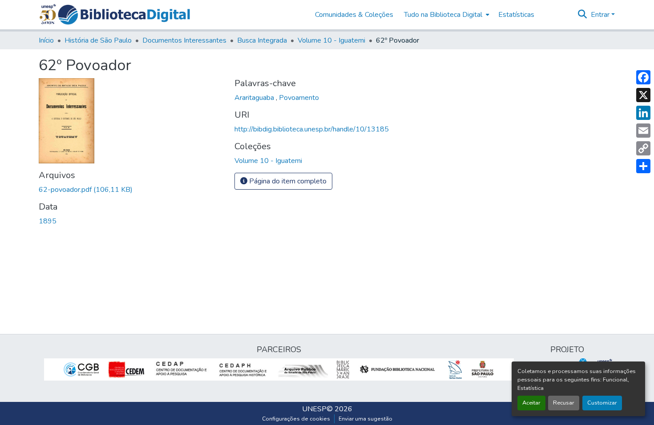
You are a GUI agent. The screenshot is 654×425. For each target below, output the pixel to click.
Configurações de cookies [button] (296, 418)
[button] (124, 15)
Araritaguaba (255, 98)
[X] (643, 95)
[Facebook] (643, 77)
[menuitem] (445, 15)
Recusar (563, 403)
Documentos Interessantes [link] (184, 40)
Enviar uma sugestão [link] (365, 418)
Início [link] (46, 40)
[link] (131, 189)
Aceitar (531, 403)
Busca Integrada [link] (262, 40)
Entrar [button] (601, 15)
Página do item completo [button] (287, 181)
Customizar (602, 403)
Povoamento (299, 98)
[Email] (643, 130)
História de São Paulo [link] (98, 40)
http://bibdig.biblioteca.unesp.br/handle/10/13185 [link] (311, 129)
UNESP (314, 409)
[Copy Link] (643, 148)
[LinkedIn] (643, 113)
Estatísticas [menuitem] (516, 15)
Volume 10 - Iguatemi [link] (331, 40)
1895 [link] (48, 221)
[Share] (643, 166)
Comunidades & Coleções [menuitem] (354, 15)
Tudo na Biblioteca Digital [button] (443, 15)
